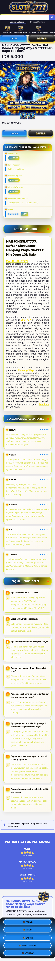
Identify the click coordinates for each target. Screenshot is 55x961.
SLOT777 (26, 319)
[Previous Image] (2, 88)
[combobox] (25, 17)
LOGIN (13, 38)
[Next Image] (52, 88)
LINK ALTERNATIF (29, 945)
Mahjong (44, 404)
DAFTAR (41, 38)
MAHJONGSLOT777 (17, 261)
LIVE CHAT (29, 952)
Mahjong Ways (26, 370)
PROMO (29, 923)
